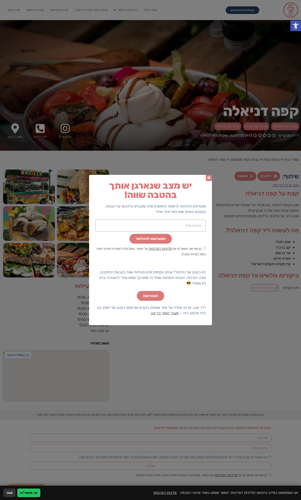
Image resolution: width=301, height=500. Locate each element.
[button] (295, 25)
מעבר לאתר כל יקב (165, 313)
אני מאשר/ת (28, 493)
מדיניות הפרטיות (160, 248)
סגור (9, 493)
